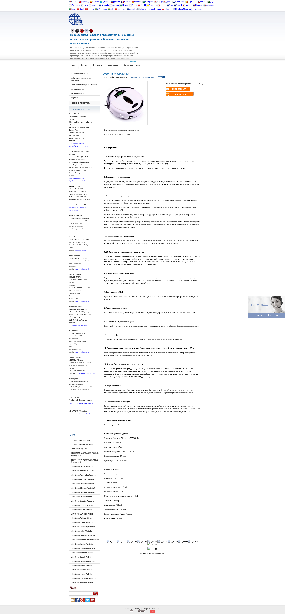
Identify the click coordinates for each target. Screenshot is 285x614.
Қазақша (106, 1)
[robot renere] (78, 10)
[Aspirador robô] (143, 2)
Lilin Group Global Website (82, 467)
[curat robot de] (194, 6)
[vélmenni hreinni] (128, 10)
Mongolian (210, 5)
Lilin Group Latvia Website (81, 574)
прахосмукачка (77, 89)
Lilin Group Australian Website (83, 475)
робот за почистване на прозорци (81, 79)
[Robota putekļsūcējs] (90, 6)
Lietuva (125, 5)
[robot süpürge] (86, 10)
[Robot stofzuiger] (173, 2)
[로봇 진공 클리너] (164, 2)
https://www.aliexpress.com (77, 207)
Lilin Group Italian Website (81, 531)
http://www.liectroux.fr (81, 250)
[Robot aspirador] (91, 2)
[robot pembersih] (109, 10)
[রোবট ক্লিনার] (70, 10)
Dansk (134, 5)
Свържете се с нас (132, 65)
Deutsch (137, 1)
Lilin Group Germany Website (83, 527)
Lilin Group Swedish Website (82, 514)
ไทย (171, 5)
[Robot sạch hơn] (116, 10)
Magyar (116, 5)
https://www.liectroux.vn (85, 373)
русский (116, 1)
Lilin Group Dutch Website (81, 497)
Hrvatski (188, 5)
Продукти (97, 65)
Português (149, 1)
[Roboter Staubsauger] (133, 2)
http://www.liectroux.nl (82, 269)
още (133, 61)
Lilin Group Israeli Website (81, 510)
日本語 (160, 1)
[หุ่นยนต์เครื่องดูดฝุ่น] (168, 6)
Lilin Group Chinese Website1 (83, 488)
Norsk (81, 9)
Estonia (157, 9)
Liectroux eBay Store (79, 449)
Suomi (179, 5)
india (112, 9)
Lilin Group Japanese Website (83, 578)
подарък (74, 98)
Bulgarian (168, 9)
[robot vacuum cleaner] (70, 2)
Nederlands (180, 1)
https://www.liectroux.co (78, 146)
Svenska (153, 5)
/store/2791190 (73, 210)
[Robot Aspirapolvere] (158, 6)
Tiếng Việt (121, 9)
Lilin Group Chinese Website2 (83, 492)
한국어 (169, 1)
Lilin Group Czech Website (82, 522)
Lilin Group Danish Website (82, 544)
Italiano (163, 5)
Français (127, 1)
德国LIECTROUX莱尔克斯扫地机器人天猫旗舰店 (85, 454)
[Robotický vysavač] (199, 2)
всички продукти (81, 103)
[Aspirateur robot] (122, 2)
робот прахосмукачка (80, 74)
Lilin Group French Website (82, 505)
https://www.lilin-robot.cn (77, 143)
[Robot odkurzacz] (139, 6)
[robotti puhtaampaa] (175, 6)
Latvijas (94, 5)
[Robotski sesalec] (100, 6)
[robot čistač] (184, 6)
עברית (85, 5)
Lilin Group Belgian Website (82, 518)
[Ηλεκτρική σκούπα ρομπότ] (70, 6)
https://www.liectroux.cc (76, 178)
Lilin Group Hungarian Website (83, 561)
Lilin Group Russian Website (82, 479)
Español (95, 1)
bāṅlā (74, 9)
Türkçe (91, 9)
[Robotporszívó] (111, 6)
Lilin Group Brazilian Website (83, 535)
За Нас (84, 65)
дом (73, 65)
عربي (212, 1)
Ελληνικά (76, 5)
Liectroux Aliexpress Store (82, 445)
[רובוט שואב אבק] (82, 6)
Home (105, 77)
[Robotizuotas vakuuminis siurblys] (121, 6)
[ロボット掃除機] (155, 2)
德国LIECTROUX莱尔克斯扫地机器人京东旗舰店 (85, 461)
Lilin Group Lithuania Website (83, 548)
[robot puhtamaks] (145, 10)
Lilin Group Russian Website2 (83, 484)
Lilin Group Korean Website (82, 570)
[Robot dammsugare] (148, 6)
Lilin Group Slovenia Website (83, 553)
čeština (203, 1)
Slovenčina (199, 9)
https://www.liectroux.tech (77, 181)
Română (198, 5)
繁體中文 (85, 1)
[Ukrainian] (178, 10)
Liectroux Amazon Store (81, 440)
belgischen (192, 1)
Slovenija (105, 5)
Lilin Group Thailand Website (82, 583)
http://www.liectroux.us (82, 352)
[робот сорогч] (204, 6)
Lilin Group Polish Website (81, 566)
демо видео (113, 65)
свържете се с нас (80, 109)
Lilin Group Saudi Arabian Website (85, 540)
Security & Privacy (132, 609)
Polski (143, 5)
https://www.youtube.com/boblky (80, 414)
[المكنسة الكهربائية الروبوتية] (208, 2)
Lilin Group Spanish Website (82, 501)
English (75, 1)
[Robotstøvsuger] (130, 6)
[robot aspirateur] (186, 2)
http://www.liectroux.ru (82, 301)
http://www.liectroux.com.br (78, 325)
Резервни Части (77, 93)
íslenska (133, 9)
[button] (266, 318)
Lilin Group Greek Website (81, 557)
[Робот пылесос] (101, 2)
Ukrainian (187, 9)
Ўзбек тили (102, 9)
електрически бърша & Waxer (84, 85)
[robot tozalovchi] (96, 10)
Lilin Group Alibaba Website (82, 471)
